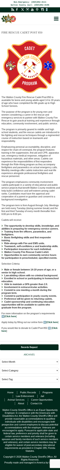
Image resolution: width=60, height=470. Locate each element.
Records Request (29, 347)
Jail (42, 396)
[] (10, 316)
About (21, 403)
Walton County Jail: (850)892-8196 (30, 5)
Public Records (28, 392)
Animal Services (16, 400)
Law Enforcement (25, 396)
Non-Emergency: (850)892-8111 (30, 2)
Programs (48, 392)
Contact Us (36, 403)
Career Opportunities (42, 400)
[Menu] (56, 19)
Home (10, 392)
